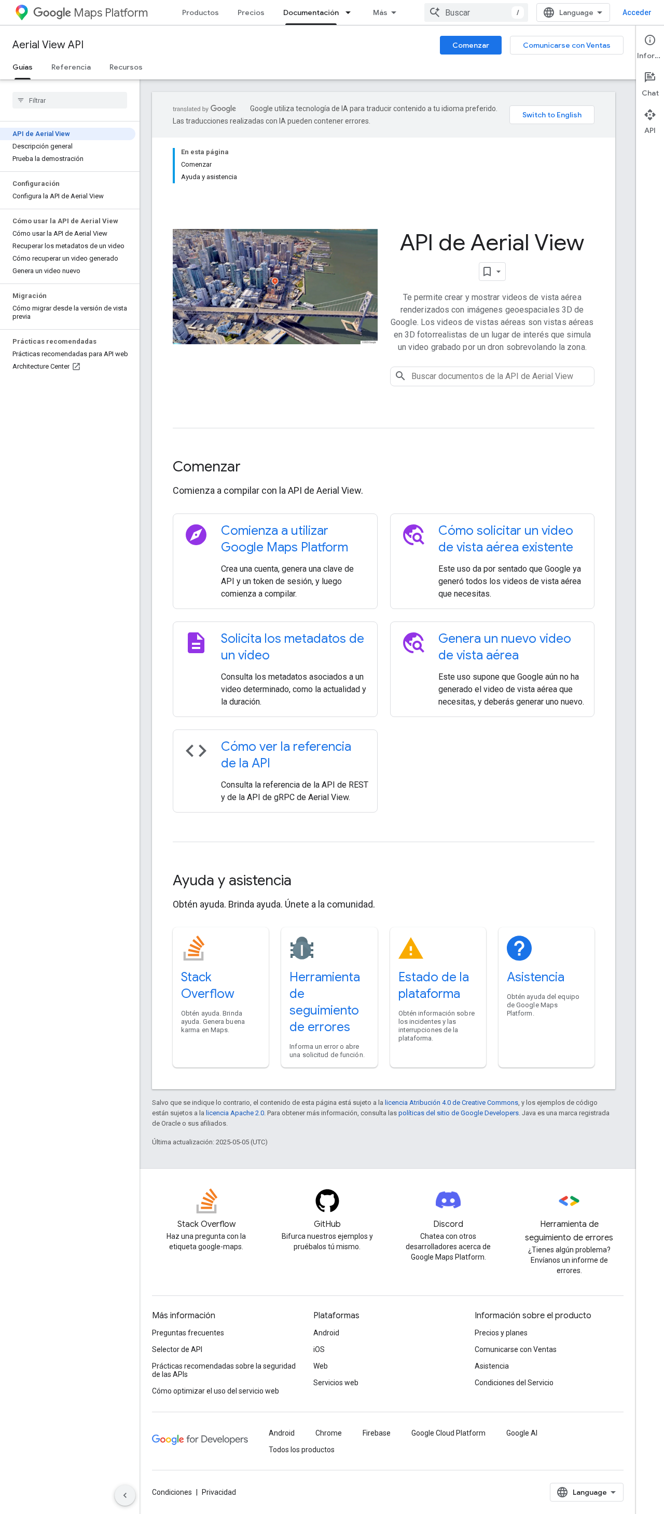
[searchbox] (69, 100)
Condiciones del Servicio (514, 1382)
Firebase (377, 1433)
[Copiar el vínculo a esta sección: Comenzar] (254, 468)
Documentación (311, 12)
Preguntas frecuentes (188, 1333)
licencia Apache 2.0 (235, 1113)
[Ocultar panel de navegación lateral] (125, 1495)
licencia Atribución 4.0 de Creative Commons (451, 1102)
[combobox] (476, 12)
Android (326, 1333)
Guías (22, 67)
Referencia (71, 67)
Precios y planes (501, 1333)
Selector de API (177, 1349)
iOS (319, 1349)
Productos (200, 12)
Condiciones (172, 1492)
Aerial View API (48, 44)
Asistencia (535, 977)
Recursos (126, 67)
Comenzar (470, 45)
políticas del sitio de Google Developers (458, 1113)
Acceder (637, 12)
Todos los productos (302, 1449)
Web (320, 1366)
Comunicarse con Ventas (567, 45)
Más (380, 12)
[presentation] (383, 466)
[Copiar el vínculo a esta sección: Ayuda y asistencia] (305, 881)
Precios (251, 12)
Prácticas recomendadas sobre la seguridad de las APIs (224, 1370)
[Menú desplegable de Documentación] (351, 12)
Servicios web (335, 1382)
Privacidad (219, 1492)
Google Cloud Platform (448, 1433)
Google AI (521, 1433)
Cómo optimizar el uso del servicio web (215, 1391)
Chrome (328, 1433)
